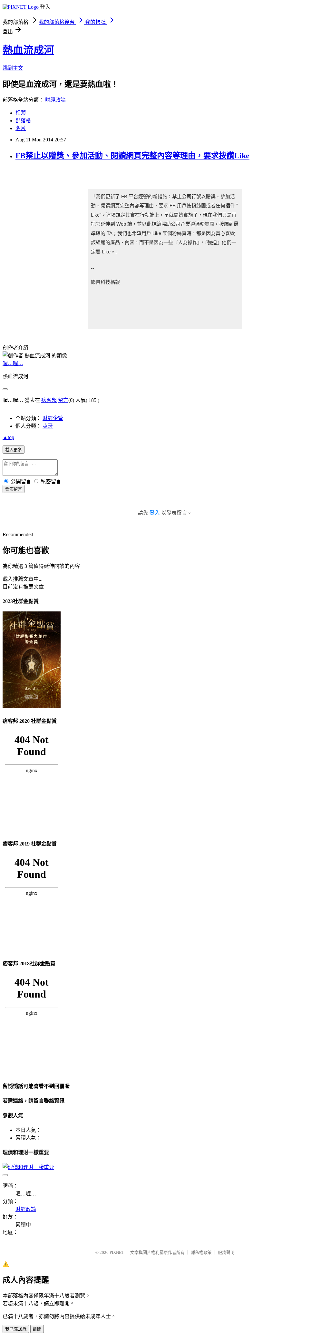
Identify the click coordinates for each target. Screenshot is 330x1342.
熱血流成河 (28, 50)
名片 (20, 128)
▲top (8, 437)
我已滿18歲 (15, 1329)
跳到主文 (13, 68)
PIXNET (117, 1252)
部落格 (23, 120)
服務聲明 (226, 1252)
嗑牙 (48, 426)
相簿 (20, 113)
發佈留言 (13, 489)
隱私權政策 (201, 1252)
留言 (63, 400)
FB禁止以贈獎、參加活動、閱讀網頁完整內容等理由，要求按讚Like (132, 155)
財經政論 (55, 100)
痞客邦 (49, 400)
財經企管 (53, 418)
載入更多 (13, 449)
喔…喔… (13, 363)
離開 (37, 1329)
